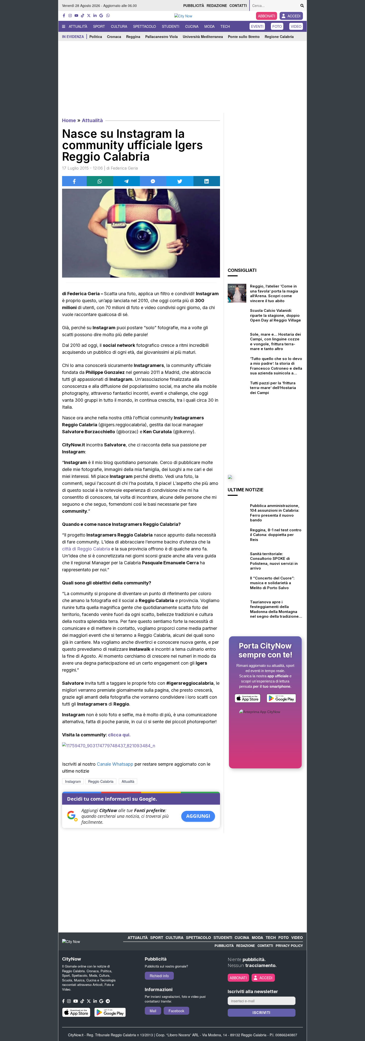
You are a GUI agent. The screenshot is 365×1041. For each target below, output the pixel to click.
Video (296, 26)
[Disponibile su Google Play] (281, 699)
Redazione (217, 5)
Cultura (119, 26)
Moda (209, 26)
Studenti (170, 26)
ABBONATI (266, 15)
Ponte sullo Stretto (244, 36)
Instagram (73, 781)
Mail (153, 1010)
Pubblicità (193, 5)
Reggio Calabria (100, 781)
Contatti (238, 5)
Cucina (191, 26)
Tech (225, 26)
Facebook (176, 1010)
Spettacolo (144, 26)
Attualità (78, 26)
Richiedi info (159, 975)
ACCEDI (294, 15)
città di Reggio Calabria (86, 548)
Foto (277, 26)
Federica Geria (124, 168)
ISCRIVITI (261, 1012)
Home (69, 120)
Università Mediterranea (203, 36)
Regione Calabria (279, 36)
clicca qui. (119, 734)
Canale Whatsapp (115, 764)
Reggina (133, 36)
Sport (99, 26)
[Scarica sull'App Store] (247, 699)
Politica (95, 36)
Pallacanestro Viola (161, 36)
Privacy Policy (289, 945)
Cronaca (114, 36)
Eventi (257, 26)
